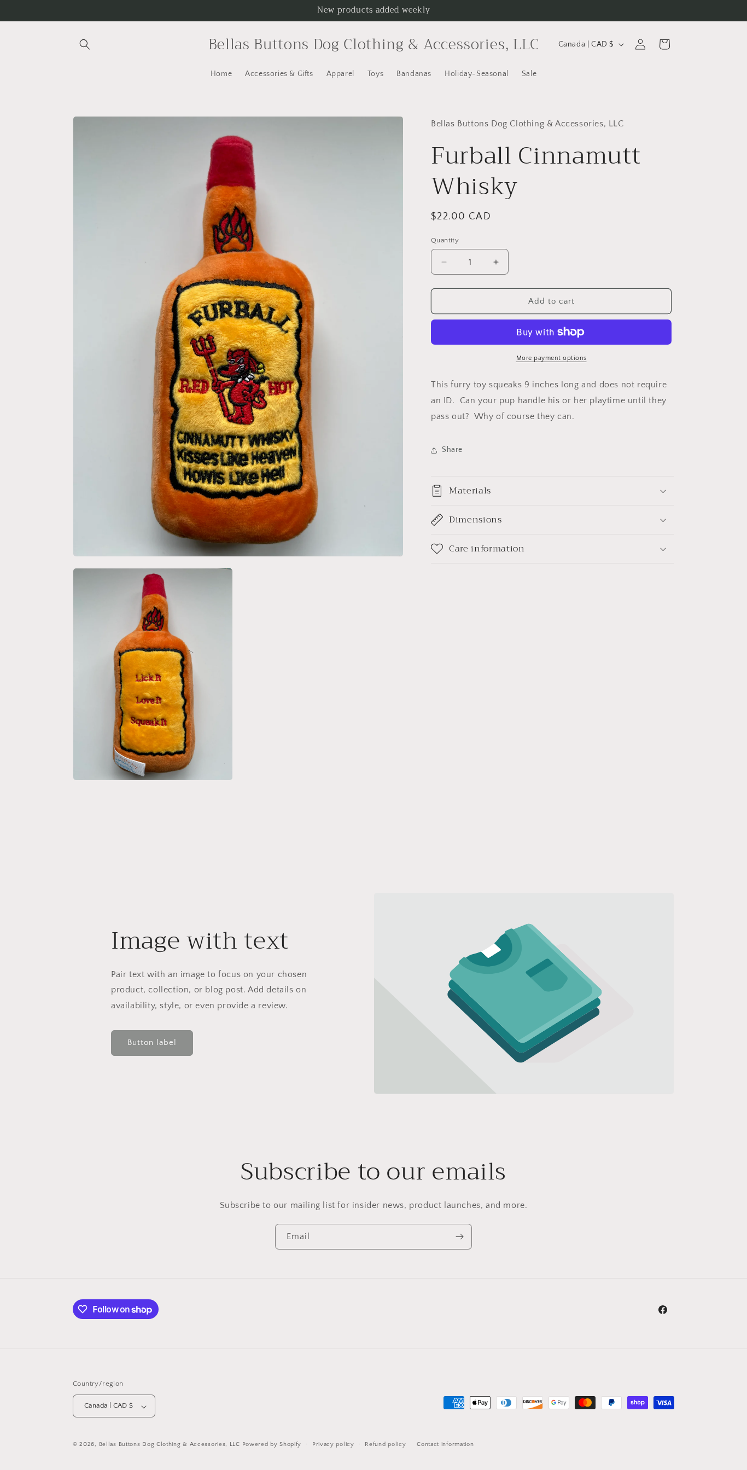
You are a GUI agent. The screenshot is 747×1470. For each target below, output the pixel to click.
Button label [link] (152, 1043)
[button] (85, 44)
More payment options (551, 358)
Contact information (445, 1445)
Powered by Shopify (272, 1445)
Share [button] (452, 449)
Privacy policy (333, 1445)
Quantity (445, 240)
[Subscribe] (459, 1237)
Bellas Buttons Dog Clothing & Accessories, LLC (169, 1445)
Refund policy (385, 1445)
